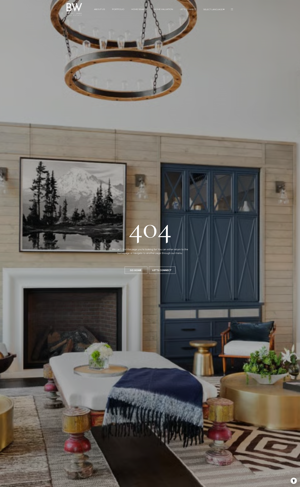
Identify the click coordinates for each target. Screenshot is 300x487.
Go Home (136, 270)
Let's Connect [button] (162, 270)
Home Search (139, 9)
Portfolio (118, 9)
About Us (99, 9)
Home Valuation (163, 9)
